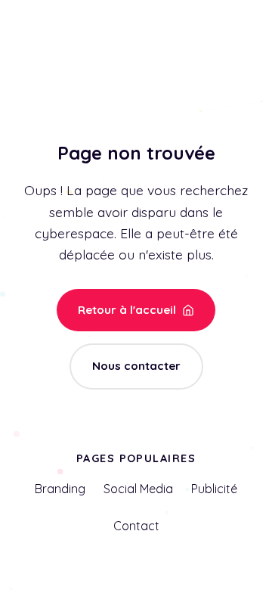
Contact (136, 525)
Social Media (138, 488)
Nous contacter (136, 366)
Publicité (214, 488)
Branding (60, 488)
